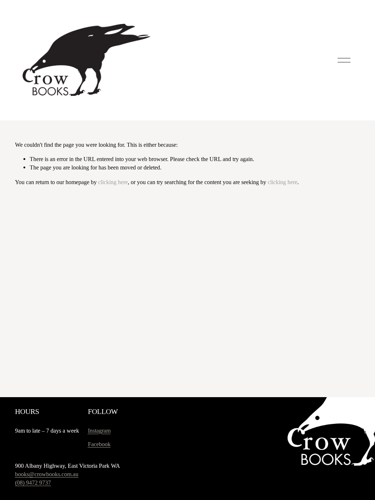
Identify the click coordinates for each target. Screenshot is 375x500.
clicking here (113, 182)
